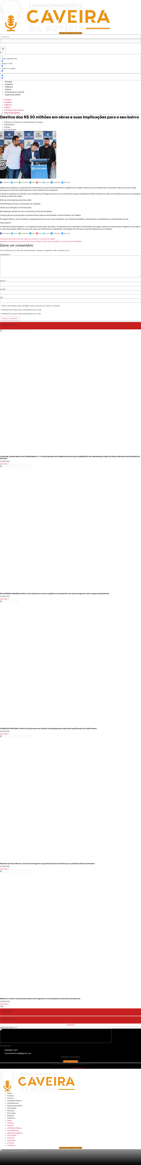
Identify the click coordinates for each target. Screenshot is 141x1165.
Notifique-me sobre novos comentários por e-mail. (22, 310)
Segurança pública (12, 95)
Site (1, 297)
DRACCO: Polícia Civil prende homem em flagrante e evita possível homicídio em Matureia (40, 999)
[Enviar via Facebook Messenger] (65, 182)
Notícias (10, 1111)
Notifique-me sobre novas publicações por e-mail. (21, 313)
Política (8, 89)
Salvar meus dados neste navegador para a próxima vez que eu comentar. (31, 306)
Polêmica (9, 87)
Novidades (11, 1108)
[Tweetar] (14, 182)
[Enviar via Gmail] (39, 182)
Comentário (5, 254)
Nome (3, 281)
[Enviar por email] (32, 182)
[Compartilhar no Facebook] (5, 182)
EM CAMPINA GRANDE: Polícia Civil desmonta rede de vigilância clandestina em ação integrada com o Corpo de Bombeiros (54, 593)
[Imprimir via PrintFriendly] (46, 182)
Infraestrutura (13, 1103)
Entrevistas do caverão (14, 92)
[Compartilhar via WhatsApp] (23, 182)
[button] (70, 97)
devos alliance (77, 1068)
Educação (11, 1113)
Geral (9, 1093)
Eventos (10, 1116)
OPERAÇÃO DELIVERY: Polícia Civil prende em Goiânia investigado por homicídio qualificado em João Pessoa (48, 728)
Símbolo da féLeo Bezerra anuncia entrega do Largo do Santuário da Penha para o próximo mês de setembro (47, 864)
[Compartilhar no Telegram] (55, 182)
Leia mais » (4, 464)
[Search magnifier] (3, 49)
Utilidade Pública (14, 1101)
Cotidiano (9, 84)
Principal (8, 82)
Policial (10, 1098)
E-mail (3, 289)
